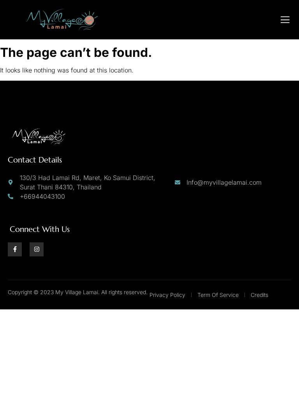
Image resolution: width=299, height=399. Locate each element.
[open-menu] (285, 20)
